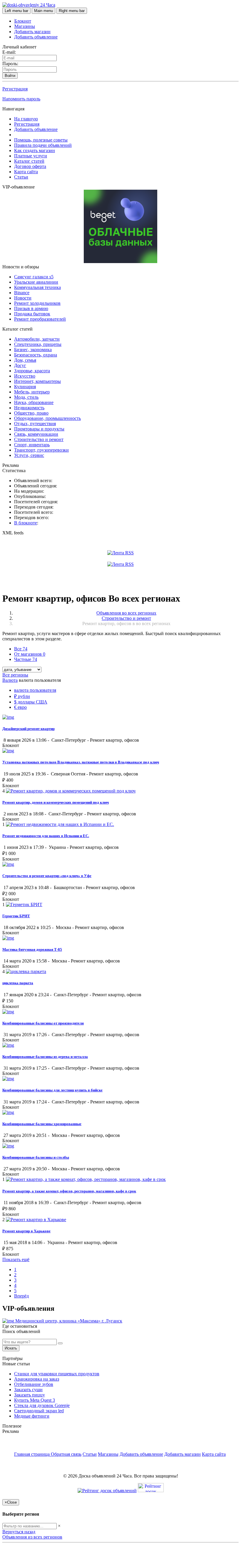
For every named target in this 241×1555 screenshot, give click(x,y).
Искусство (24, 375)
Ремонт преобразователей (40, 319)
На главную (26, 118)
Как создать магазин (34, 150)
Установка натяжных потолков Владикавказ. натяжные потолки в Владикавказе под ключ (80, 762)
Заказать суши (28, 1389)
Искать (11, 1348)
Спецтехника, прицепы (37, 344)
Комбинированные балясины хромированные (41, 1124)
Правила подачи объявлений (43, 145)
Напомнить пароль (21, 98)
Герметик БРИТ (16, 916)
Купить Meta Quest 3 (34, 1400)
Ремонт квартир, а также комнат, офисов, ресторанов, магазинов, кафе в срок (69, 1191)
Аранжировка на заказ (36, 1378)
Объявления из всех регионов (32, 1536)
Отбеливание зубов (33, 1384)
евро (20, 707)
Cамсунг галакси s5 (33, 276)
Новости (22, 297)
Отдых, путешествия (35, 423)
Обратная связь (66, 1454)
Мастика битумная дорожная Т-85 (32, 949)
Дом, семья (25, 360)
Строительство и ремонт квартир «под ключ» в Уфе (46, 876)
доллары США (30, 701)
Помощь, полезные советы (41, 139)
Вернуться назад (18, 1531)
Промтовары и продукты (39, 428)
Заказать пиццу (29, 1394)
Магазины (24, 26)
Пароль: (10, 63)
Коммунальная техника (37, 287)
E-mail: (9, 52)
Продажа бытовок (32, 313)
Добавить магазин (32, 31)
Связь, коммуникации (36, 434)
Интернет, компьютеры (37, 381)
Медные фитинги (31, 1415)
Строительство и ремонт (38, 439)
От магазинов (29, 654)
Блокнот (22, 20)
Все (20, 648)
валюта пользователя (35, 690)
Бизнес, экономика (33, 349)
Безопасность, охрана (35, 354)
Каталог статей (29, 161)
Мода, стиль (26, 397)
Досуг (20, 365)
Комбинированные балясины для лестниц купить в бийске (52, 1090)
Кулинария (25, 386)
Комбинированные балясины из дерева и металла (45, 1056)
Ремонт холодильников (37, 303)
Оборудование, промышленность (47, 418)
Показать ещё (15, 1259)
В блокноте (25, 522)
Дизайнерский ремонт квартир (28, 728)
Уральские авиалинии (36, 282)
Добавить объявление (36, 36)
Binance (21, 292)
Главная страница (32, 1454)
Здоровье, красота (32, 370)
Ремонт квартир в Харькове (26, 1231)
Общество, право (31, 412)
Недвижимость (29, 407)
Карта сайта (26, 171)
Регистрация (15, 88)
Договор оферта (30, 166)
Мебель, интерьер (32, 391)
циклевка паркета (17, 983)
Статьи (21, 176)
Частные (25, 659)
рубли (22, 696)
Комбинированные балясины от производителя (43, 1023)
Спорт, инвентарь (32, 444)
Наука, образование (33, 402)
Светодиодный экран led (39, 1410)
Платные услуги (30, 155)
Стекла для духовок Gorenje (42, 1405)
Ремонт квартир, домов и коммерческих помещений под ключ (55, 802)
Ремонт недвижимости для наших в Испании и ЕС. (45, 836)
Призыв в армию (31, 308)
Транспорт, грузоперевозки (41, 449)
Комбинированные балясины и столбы (35, 1157)
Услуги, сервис (29, 455)
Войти (10, 75)
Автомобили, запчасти (37, 338)
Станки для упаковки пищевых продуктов (56, 1373)
